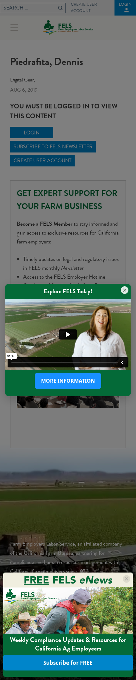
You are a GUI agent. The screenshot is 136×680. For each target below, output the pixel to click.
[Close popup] (124, 290)
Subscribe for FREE (68, 662)
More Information (68, 380)
